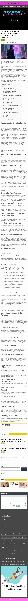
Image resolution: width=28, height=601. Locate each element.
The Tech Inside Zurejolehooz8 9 (9, 89)
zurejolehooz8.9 (6, 457)
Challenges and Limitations (8, 119)
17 (2, 503)
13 (14, 501)
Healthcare (7, 116)
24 (2, 505)
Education (6, 115)
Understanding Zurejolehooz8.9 (9, 88)
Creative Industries (8, 118)
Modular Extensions (8, 102)
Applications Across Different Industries (10, 112)
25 (6, 505)
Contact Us (4, 519)
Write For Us (4, 522)
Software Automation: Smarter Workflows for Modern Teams (14, 450)
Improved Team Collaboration (10, 109)
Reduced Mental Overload (10, 108)
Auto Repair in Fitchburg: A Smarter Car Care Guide (16, 6)
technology (3, 39)
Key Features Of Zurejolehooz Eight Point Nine (12, 95)
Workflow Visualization (9, 99)
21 (17, 503)
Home (3, 521)
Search (2, 466)
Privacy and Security (7, 103)
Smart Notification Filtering (10, 98)
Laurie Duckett (5, 42)
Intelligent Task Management (10, 96)
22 (21, 503)
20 (14, 503)
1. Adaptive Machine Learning (10, 91)
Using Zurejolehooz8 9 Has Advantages (10, 105)
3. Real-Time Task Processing (10, 93)
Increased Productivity (9, 106)
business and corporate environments (12, 113)
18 (6, 503)
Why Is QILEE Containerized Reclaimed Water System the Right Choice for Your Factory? (13, 441)
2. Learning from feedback (9, 92)
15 (21, 501)
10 (2, 501)
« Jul (14, 511)
